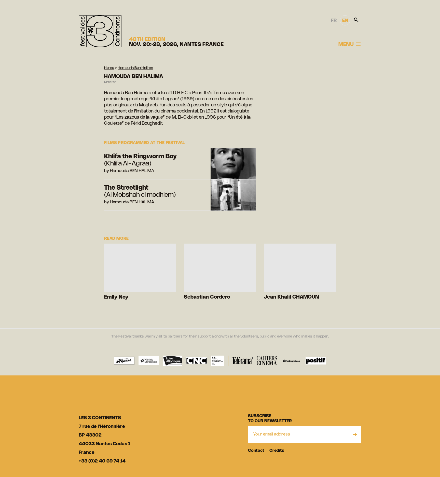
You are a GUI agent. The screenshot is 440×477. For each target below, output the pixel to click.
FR (334, 21)
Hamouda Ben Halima (135, 68)
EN (345, 21)
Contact (256, 451)
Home (109, 68)
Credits (276, 451)
